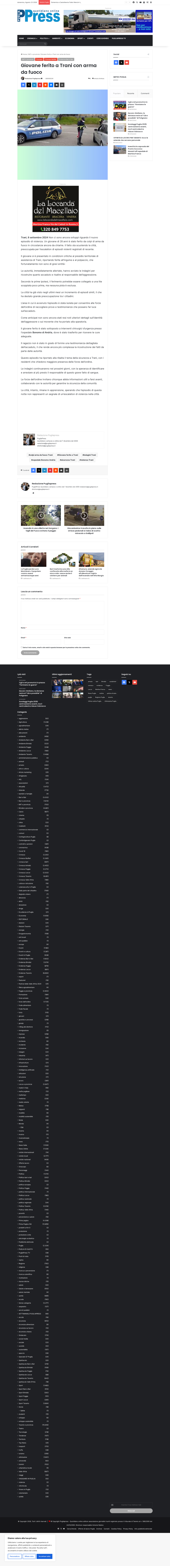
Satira (22, 1411)
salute (21, 1285)
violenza (22, 1482)
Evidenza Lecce (25, 969)
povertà (22, 1213)
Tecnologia (23, 1432)
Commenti (145, 93)
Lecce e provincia (25, 1084)
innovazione (23, 1066)
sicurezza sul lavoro (26, 1328)
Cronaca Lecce (24, 873)
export (21, 977)
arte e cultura (24, 769)
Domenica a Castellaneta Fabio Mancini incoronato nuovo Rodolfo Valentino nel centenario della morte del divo (91, 2)
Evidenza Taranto (25, 973)
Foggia (108, 685)
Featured (22, 980)
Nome (23, 628)
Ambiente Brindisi (25, 743)
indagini (21, 1052)
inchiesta (22, 1041)
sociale (21, 1342)
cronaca (90, 685)
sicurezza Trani (68, 460)
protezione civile (25, 1235)
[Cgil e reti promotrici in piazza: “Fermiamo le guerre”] (119, 105)
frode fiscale (23, 1009)
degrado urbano (25, 894)
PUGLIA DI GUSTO (26, 1249)
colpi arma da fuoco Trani (41, 455)
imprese (22, 1034)
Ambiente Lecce (25, 751)
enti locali (22, 937)
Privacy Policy (128, 1529)
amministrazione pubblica (28, 758)
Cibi (21, 1127)
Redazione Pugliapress (33, 78)
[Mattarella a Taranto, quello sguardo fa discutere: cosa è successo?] (78, 682)
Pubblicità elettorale (26, 1242)
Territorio (22, 1439)
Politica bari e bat (25, 1177)
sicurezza (22, 1321)
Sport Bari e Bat (25, 1389)
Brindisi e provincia (26, 808)
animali (21, 761)
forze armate (23, 998)
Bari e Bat (22, 797)
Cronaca (31, 38)
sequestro (22, 1306)
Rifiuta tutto (29, 1556)
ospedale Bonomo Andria (43, 460)
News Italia (23, 1145)
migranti (22, 1109)
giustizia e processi (26, 1020)
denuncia (22, 898)
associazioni (23, 783)
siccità (21, 1317)
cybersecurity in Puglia (27, 887)
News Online (23, 1149)
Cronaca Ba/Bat (50, 59)
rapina (21, 1260)
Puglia (21, 1246)
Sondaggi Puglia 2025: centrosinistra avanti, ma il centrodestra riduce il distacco (137, 128)
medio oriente (24, 1102)
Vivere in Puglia (24, 1489)
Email (23, 638)
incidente (22, 1045)
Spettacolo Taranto (26, 1378)
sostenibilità (23, 1349)
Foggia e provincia (25, 991)
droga (21, 908)
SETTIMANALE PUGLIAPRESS (30, 1314)
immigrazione (24, 1030)
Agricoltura (23, 722)
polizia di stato (111, 693)
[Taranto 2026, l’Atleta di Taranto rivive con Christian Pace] (57, 689)
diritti (20, 901)
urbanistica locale (25, 1468)
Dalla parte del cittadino (27, 891)
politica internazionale (27, 1192)
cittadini (22, 819)
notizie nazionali (25, 1159)
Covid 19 (22, 851)
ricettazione (23, 1278)
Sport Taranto (24, 1403)
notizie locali (23, 1156)
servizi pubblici (24, 1310)
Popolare (117, 93)
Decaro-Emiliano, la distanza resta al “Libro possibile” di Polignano (138, 115)
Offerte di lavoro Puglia (86, 1529)
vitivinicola (23, 1486)
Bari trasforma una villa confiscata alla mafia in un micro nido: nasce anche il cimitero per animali (61, 572)
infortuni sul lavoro (25, 1059)
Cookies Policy (116, 1529)
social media (23, 1339)
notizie (101, 693)
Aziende (22, 790)
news (21, 1142)
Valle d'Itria (23, 1471)
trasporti (22, 1446)
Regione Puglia (100, 697)
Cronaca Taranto (25, 876)
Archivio (99, 1529)
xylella (21, 1497)
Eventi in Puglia (24, 955)
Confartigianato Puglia (27, 840)
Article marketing (25, 772)
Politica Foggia (24, 1188)
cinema (21, 815)
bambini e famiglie (25, 794)
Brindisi (103, 681)
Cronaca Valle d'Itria (26, 880)
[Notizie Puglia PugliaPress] (38, 15)
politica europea (25, 1185)
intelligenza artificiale (26, 1070)
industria (22, 1055)
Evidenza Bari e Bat (66, 59)
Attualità (22, 787)
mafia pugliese (24, 1091)
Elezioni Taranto (25, 926)
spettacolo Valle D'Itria (27, 1382)
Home (21, 38)
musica (21, 1134)
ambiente (22, 736)
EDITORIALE (23, 919)
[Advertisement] (62, 415)
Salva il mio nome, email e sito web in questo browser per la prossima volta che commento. (56, 647)
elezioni (21, 923)
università (22, 1461)
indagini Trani (90, 455)
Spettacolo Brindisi (26, 1367)
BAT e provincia (33, 54)
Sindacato (22, 1335)
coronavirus (23, 847)
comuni (21, 833)
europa (21, 944)
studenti (22, 1414)
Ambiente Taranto (25, 754)
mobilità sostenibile (26, 1116)
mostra (21, 1131)
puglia (90, 697)
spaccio (22, 1353)
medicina (22, 1098)
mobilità (22, 1113)
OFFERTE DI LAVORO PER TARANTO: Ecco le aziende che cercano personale (130, 139)
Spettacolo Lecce (25, 1375)
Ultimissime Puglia (110, 701)
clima (21, 822)
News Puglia (92, 693)
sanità (21, 1296)
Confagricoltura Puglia (27, 837)
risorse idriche (24, 1281)
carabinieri (112, 681)
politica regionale (25, 1202)
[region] (30, 1547)
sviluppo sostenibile (26, 1421)
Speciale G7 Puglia (26, 1357)
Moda (21, 1120)
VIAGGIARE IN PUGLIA (27, 1479)
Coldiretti (22, 826)
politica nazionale (25, 1199)
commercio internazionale (28, 830)
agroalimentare (24, 726)
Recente (130, 93)
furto (20, 1012)
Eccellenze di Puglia (26, 912)
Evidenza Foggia (25, 966)
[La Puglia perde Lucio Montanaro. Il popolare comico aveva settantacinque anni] (33, 559)
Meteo (21, 1106)
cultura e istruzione (26, 883)
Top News (22, 1443)
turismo (21, 1453)
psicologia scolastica (26, 1238)
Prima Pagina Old (25, 1224)
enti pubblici (23, 941)
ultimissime (23, 1457)
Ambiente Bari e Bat (26, 740)
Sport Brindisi (24, 1393)
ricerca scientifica (25, 1274)
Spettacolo (23, 1360)
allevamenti (23, 733)
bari (97, 681)
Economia (69, 38)
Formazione (23, 994)
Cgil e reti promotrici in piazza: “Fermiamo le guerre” (137, 104)
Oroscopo (22, 1167)
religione (22, 1267)
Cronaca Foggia (24, 869)
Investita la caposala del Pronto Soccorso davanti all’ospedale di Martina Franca (138, 150)
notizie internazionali (26, 1152)
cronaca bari (23, 862)
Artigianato (23, 776)
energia (21, 930)
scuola (21, 1299)
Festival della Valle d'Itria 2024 (30, 984)
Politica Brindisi (24, 1181)
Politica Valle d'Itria (26, 1210)
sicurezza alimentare (26, 1324)
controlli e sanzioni (25, 844)
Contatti (107, 1529)
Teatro (21, 1428)
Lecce (90, 689)
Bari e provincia (24, 801)
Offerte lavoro (24, 1163)
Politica (44, 38)
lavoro (21, 1081)
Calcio (21, 812)
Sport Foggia (23, 1396)
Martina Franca (100, 689)
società (21, 1346)
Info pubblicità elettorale (143, 1529)
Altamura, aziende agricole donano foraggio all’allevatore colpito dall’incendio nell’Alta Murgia (91, 572)
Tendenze (22, 1436)
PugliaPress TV (119, 38)
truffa (21, 1450)
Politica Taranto (24, 1206)
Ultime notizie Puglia (94, 701)
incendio (22, 1038)
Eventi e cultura (24, 951)
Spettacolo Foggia (25, 1371)
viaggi (21, 1475)
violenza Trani (87, 460)
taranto (110, 697)
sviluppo (22, 1418)
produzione (23, 1231)
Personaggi (23, 1170)
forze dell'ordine (25, 1002)
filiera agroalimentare (26, 987)
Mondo (21, 1124)
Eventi (90, 38)
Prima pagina (23, 1220)
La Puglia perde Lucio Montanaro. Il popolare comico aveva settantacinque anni (31, 572)
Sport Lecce (23, 1400)
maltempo (22, 1095)
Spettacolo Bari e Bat (27, 1364)
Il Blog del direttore (26, 1027)
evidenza (100, 685)
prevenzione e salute (26, 1217)
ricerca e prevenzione (27, 1271)
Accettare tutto (44, 1556)
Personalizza (15, 1556)
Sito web (67, 638)
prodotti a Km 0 (24, 1228)
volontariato (23, 1493)
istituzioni (22, 1073)
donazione (22, 905)
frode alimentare (25, 1005)
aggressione (23, 718)
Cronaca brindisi (25, 865)
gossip (21, 1023)
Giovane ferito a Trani (68, 455)
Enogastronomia (25, 934)
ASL (20, 779)
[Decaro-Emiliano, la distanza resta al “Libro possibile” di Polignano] (119, 116)
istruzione (22, 1077)
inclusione (22, 1048)
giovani (21, 1016)
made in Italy (23, 1088)
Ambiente (56, 38)
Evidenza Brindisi (25, 962)
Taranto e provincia (26, 1425)
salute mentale (24, 1292)
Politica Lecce (24, 1195)
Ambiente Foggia (25, 747)
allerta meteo (24, 729)
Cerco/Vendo (103, 38)
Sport (80, 38)
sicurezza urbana (25, 1332)
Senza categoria (25, 1303)
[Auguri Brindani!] (68, 695)
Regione (22, 1263)
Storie (21, 1407)
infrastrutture (24, 1063)
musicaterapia (24, 1138)
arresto (21, 765)
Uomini (21, 1464)
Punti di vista (23, 1256)
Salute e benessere (26, 1289)
